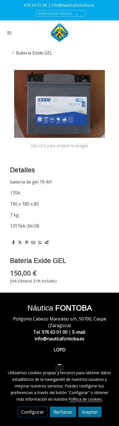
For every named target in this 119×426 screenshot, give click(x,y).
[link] (59, 32)
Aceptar (90, 412)
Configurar (32, 412)
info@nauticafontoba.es (73, 5)
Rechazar (63, 412)
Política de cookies (85, 399)
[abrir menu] (9, 32)
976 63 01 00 (35, 5)
